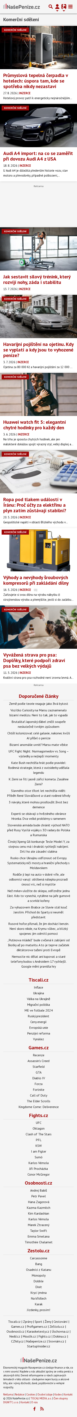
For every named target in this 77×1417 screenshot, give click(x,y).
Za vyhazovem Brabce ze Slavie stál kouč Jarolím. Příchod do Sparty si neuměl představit (38, 912)
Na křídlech (38, 1298)
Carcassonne (38, 1258)
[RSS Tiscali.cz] (42, 1409)
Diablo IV (38, 1078)
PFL (38, 1140)
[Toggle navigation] (70, 6)
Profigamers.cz (37, 1326)
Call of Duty (38, 1095)
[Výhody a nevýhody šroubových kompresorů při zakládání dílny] (38, 549)
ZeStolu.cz (56, 1326)
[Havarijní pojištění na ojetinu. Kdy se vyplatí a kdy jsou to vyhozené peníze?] (38, 316)
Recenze (38, 1055)
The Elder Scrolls (38, 1101)
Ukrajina (38, 993)
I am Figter (38, 1151)
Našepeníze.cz (36, 1341)
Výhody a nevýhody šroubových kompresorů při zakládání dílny (36, 580)
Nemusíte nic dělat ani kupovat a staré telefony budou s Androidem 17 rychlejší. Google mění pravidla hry (39, 961)
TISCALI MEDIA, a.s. (41, 1398)
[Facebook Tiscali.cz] (34, 1409)
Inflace (38, 987)
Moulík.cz (29, 1336)
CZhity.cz (17, 1341)
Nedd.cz (14, 1336)
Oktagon (39, 1128)
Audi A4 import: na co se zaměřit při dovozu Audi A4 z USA (38, 156)
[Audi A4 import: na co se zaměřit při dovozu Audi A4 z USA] (38, 125)
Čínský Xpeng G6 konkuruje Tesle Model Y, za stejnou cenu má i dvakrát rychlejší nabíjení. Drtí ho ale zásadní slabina (38, 846)
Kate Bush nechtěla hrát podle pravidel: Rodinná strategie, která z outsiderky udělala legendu (38, 768)
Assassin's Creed (38, 1061)
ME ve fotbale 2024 (38, 1010)
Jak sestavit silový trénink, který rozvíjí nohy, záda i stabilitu (36, 279)
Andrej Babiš (38, 1190)
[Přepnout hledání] (50, 6)
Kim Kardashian (38, 1213)
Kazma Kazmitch (38, 1208)
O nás (34, 1402)
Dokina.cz (59, 1336)
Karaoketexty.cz (38, 1331)
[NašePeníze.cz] (21, 6)
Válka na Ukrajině (38, 999)
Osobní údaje (45, 1394)
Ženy (48, 1321)
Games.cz (39, 1047)
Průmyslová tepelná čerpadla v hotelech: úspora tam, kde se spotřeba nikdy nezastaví (35, 81)
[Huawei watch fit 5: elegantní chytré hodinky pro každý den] (38, 394)
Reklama (8, 1394)
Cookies (31, 1394)
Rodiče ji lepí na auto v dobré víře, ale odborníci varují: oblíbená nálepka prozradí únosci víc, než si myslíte (38, 879)
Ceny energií (38, 1022)
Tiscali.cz (38, 980)
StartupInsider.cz (38, 1346)
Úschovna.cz (60, 1331)
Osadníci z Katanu (38, 1270)
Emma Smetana (38, 1236)
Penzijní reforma (38, 1033)
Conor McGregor (39, 1174)
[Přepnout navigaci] (57, 6)
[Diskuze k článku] (35, 590)
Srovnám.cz (56, 1341)
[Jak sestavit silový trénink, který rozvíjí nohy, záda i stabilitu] (38, 249)
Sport (38, 1321)
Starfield (39, 1066)
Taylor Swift (38, 1231)
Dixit (38, 1287)
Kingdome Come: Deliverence (38, 1107)
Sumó (39, 1157)
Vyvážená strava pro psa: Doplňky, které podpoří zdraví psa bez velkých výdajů (34, 660)
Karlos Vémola (38, 1163)
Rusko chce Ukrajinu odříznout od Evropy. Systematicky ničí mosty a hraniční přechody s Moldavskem (38, 863)
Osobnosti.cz (38, 1183)
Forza (38, 1084)
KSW (38, 1146)
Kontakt (68, 1394)
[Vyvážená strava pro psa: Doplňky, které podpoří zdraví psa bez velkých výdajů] (38, 627)
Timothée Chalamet (39, 1242)
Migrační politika (38, 1004)
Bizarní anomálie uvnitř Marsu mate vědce (38, 745)
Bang (38, 1264)
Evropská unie (38, 1027)
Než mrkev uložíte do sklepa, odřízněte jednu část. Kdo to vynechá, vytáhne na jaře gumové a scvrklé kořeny (38, 896)
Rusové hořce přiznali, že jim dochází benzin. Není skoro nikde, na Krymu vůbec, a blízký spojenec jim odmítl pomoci (38, 929)
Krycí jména (38, 1293)
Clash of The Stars (39, 1134)
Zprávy (27, 1321)
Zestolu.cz (38, 1250)
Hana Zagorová (38, 1202)
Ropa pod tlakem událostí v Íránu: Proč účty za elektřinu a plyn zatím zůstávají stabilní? (34, 505)
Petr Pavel (38, 1196)
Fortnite (38, 1089)
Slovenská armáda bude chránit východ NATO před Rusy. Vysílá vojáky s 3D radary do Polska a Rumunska (38, 830)
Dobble (38, 1281)
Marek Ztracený (38, 1225)
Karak (39, 1304)
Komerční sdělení (15, 29)
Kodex (58, 1394)
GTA (38, 1072)
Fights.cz (38, 1115)
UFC (38, 1123)
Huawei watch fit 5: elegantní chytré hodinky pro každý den (34, 425)
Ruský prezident (38, 1016)
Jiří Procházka (38, 1169)
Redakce (19, 1394)
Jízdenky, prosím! (38, 1310)
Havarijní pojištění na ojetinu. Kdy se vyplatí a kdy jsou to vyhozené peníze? (38, 349)
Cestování (61, 1321)
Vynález (38, 1039)
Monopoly (39, 1275)
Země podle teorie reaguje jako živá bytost (38, 704)
